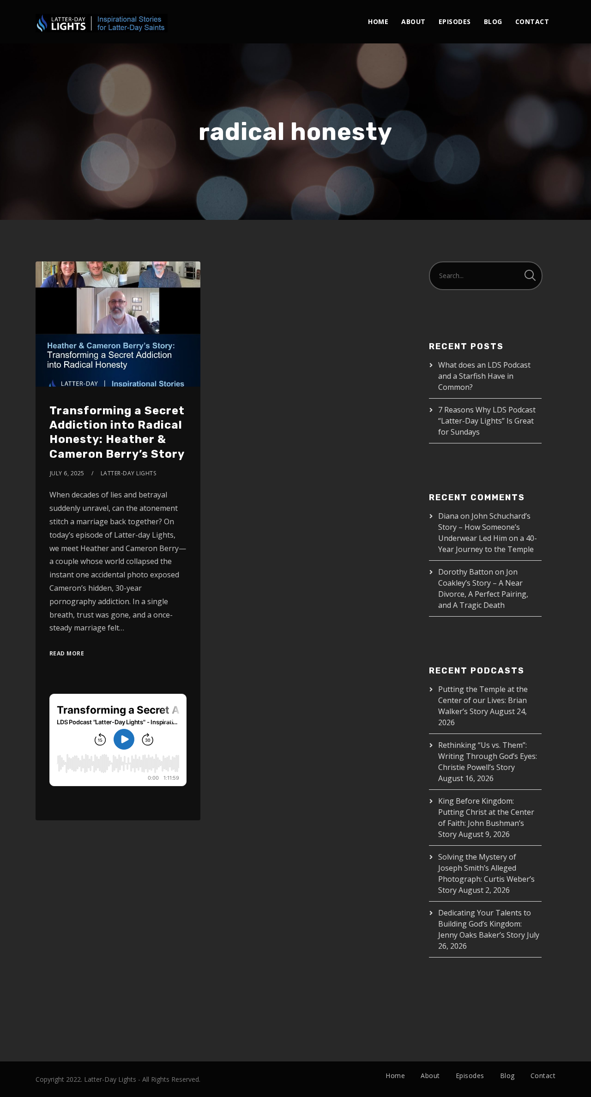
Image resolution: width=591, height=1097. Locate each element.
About (413, 21)
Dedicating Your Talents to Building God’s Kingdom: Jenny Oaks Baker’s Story (484, 924)
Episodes (455, 21)
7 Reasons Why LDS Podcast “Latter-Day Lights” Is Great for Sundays (487, 421)
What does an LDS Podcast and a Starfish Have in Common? (484, 376)
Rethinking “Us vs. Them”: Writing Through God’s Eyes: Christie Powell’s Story (487, 756)
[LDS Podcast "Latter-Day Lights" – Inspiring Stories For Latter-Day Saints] (102, 16)
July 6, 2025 (67, 473)
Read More (66, 653)
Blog (493, 21)
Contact (532, 21)
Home (378, 21)
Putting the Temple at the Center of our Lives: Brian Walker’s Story (483, 700)
